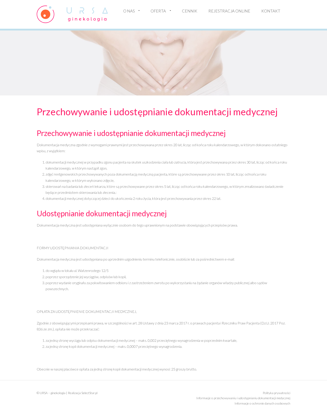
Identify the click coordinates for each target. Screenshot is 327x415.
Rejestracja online (229, 10)
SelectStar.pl (89, 393)
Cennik (189, 10)
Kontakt (270, 10)
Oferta (158, 10)
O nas (129, 10)
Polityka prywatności (276, 393)
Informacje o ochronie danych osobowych (262, 403)
